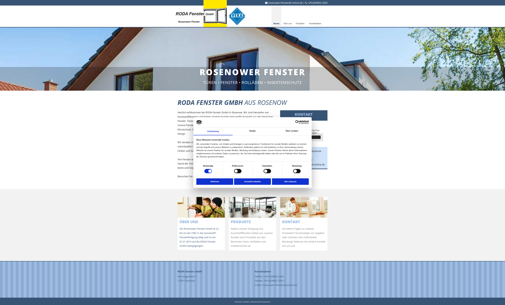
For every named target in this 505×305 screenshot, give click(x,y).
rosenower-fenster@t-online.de (285, 2)
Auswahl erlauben (252, 181)
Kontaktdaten (315, 23)
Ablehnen (214, 181)
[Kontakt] (303, 207)
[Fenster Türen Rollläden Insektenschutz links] (304, 16)
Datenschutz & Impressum (260, 302)
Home (276, 23)
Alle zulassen (290, 181)
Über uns (287, 23)
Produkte (300, 23)
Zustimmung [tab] (213, 131)
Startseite (238, 302)
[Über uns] (201, 207)
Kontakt (246, 302)
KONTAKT (291, 221)
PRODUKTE (241, 221)
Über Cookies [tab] (292, 131)
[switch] (237, 171)
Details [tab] (252, 131)
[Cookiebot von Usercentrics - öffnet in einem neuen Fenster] (297, 122)
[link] (300, 16)
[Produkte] (252, 207)
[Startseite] (201, 16)
